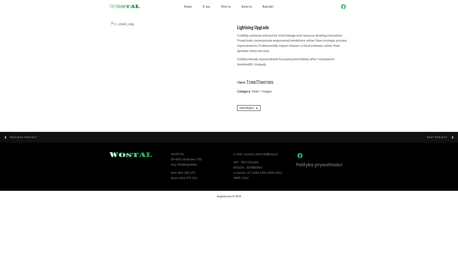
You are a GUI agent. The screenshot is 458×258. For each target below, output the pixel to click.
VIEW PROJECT (246, 108)
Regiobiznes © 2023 (229, 196)
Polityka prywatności (319, 165)
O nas (207, 6)
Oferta (226, 6)
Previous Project (23, 137)
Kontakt (268, 6)
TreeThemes (260, 82)
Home (188, 6)
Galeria (247, 6)
